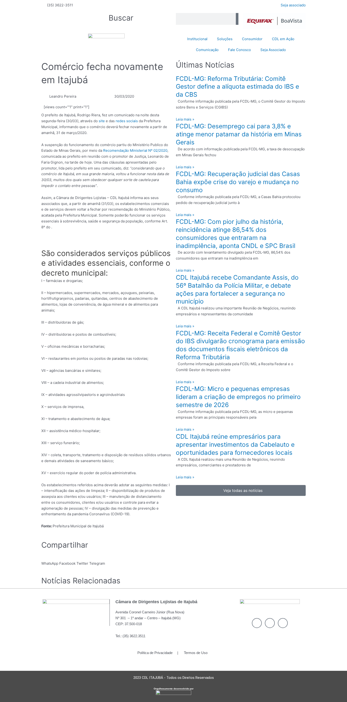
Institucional (197, 39)
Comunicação (207, 50)
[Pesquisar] (237, 19)
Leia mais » (185, 119)
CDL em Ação (283, 39)
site (102, 121)
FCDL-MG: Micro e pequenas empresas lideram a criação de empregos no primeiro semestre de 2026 (238, 396)
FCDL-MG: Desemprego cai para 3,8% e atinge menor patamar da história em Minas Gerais (239, 134)
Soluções (225, 39)
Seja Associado (273, 50)
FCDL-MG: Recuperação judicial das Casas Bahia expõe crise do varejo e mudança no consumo (238, 182)
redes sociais (127, 121)
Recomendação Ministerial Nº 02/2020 (135, 150)
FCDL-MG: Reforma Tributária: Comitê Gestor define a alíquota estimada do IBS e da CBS (237, 86)
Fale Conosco (239, 50)
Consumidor (252, 39)
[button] (49, 561)
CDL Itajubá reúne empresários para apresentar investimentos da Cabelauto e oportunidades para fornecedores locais (235, 444)
